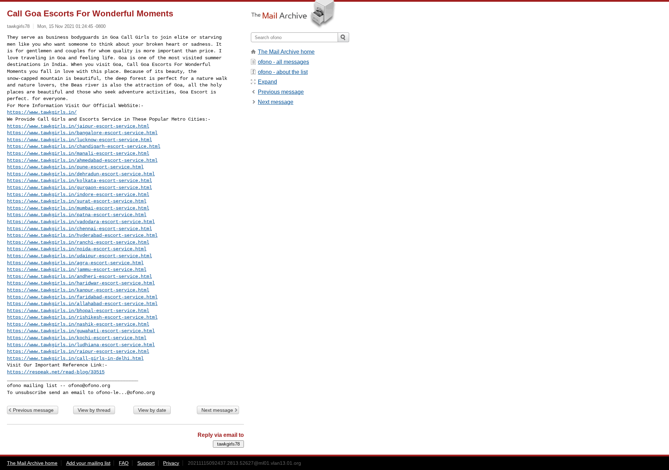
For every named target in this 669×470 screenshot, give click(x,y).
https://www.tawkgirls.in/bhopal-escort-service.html (78, 310)
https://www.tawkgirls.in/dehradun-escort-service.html (81, 174)
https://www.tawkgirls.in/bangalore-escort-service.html (82, 133)
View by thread (94, 410)
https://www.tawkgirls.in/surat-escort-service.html (76, 201)
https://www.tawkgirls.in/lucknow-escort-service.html (79, 140)
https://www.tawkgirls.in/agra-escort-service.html (75, 263)
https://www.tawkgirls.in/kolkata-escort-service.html (79, 180)
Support (146, 463)
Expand (267, 82)
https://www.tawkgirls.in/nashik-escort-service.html (78, 324)
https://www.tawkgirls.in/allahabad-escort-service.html (82, 303)
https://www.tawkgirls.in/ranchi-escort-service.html (78, 242)
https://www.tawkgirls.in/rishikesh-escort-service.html (82, 317)
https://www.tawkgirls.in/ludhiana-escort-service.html (81, 345)
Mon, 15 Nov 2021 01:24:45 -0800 (71, 26)
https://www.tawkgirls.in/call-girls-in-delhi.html (75, 358)
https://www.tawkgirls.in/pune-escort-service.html (75, 167)
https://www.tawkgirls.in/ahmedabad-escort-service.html (82, 160)
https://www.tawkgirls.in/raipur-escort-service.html (78, 351)
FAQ (124, 463)
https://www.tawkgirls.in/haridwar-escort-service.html (81, 283)
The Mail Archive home (286, 52)
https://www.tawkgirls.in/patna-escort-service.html (76, 215)
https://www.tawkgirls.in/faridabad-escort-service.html (82, 297)
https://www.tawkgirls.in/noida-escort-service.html (76, 249)
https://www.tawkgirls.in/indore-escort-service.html (78, 194)
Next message (217, 410)
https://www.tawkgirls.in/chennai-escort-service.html (79, 229)
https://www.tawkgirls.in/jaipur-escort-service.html (78, 126)
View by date (152, 410)
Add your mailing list (88, 463)
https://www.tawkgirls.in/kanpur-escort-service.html (78, 290)
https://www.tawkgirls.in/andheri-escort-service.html (79, 276)
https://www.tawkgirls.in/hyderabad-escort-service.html (82, 235)
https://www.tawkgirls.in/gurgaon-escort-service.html (79, 187)
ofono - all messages (283, 62)
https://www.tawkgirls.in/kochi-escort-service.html (76, 338)
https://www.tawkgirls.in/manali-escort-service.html (78, 153)
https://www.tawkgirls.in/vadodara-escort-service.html (81, 222)
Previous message (33, 410)
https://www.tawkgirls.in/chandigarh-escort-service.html (83, 146)
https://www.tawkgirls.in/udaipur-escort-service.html (79, 256)
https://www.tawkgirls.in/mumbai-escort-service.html (78, 208)
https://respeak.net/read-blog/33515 (56, 372)
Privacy (171, 463)
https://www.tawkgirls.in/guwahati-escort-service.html (81, 331)
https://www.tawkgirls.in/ (42, 112)
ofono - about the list (283, 72)
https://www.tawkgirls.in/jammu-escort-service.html (76, 269)
